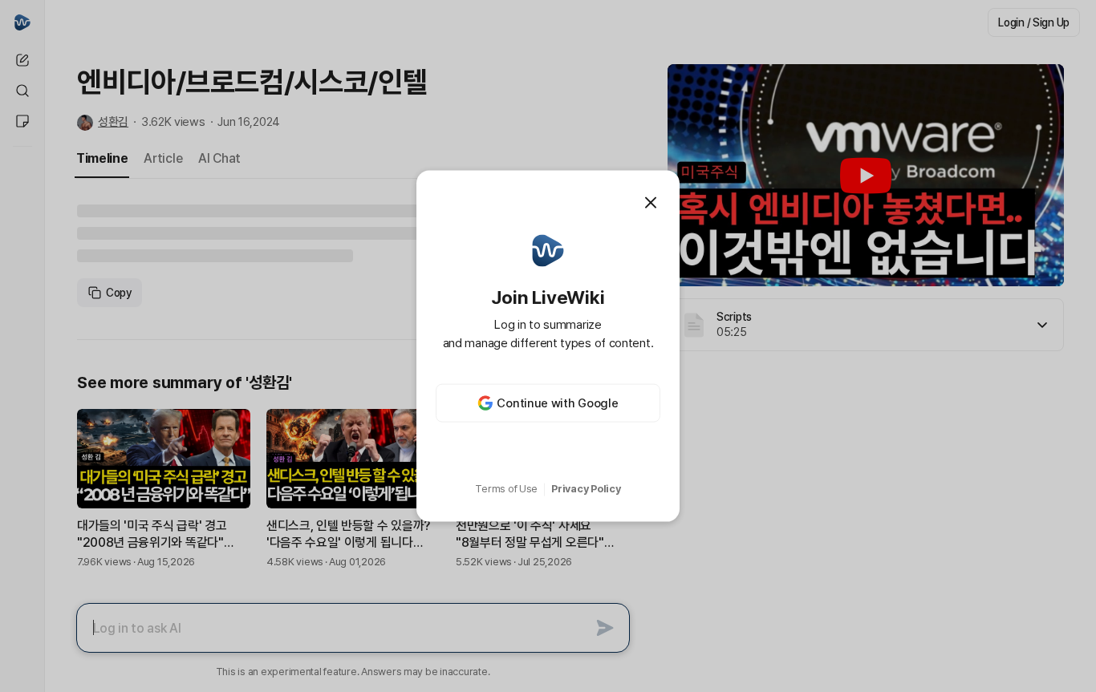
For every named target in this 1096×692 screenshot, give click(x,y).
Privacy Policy (585, 489)
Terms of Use (506, 489)
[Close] (651, 202)
